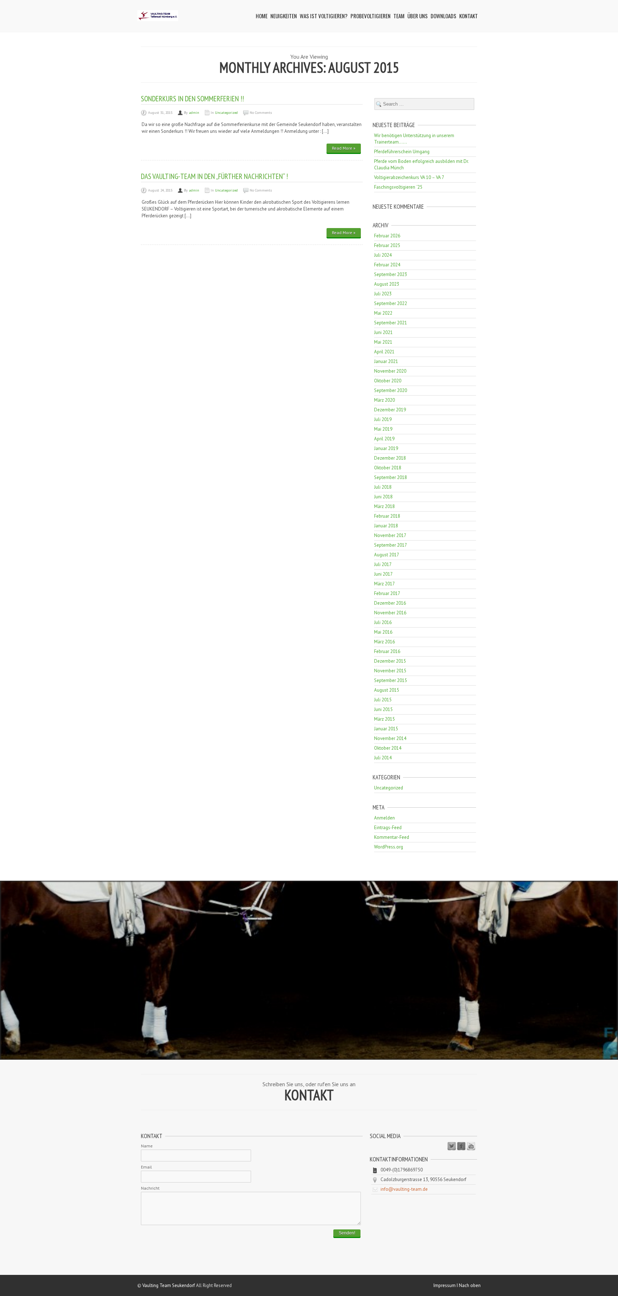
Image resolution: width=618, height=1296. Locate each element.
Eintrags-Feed (388, 827)
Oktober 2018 (387, 468)
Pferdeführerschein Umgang (402, 152)
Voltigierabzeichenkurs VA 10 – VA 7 (409, 177)
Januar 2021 (386, 361)
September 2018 (390, 477)
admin (194, 112)
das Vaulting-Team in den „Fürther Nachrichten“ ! (214, 176)
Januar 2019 (386, 448)
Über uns (417, 16)
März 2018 (384, 506)
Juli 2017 (383, 564)
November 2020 (390, 371)
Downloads (443, 16)
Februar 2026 (387, 236)
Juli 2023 (383, 294)
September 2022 (390, 303)
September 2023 (390, 274)
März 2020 (384, 400)
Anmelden (384, 818)
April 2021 (384, 352)
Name (147, 1145)
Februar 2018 (387, 516)
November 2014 (390, 738)
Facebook (461, 1146)
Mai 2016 (383, 632)
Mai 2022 (383, 313)
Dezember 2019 (390, 410)
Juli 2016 (383, 622)
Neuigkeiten (283, 16)
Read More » (343, 148)
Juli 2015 (383, 700)
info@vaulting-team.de (404, 1189)
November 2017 (390, 535)
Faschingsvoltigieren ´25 (398, 187)
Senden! (347, 1232)
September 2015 (390, 680)
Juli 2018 (383, 487)
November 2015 (390, 671)
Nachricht (150, 1188)
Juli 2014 (383, 758)
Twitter (451, 1146)
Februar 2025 (387, 245)
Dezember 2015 (390, 661)
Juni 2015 (383, 709)
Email (146, 1167)
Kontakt (468, 16)
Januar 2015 (386, 729)
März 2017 (384, 584)
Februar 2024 (387, 265)
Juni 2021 (383, 332)
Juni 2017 (383, 574)
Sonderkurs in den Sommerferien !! (192, 98)
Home (262, 16)
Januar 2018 (386, 526)
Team (398, 16)
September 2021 (390, 323)
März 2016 (384, 642)
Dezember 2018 (390, 458)
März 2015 (384, 719)
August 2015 (386, 690)
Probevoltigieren (370, 16)
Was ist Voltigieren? (324, 16)
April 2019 (384, 439)
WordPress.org (388, 847)
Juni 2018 (383, 497)
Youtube (471, 1146)
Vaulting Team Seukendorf (168, 1285)
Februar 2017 (387, 593)
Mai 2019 (383, 429)
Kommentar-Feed (391, 837)
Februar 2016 (387, 651)
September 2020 (390, 390)
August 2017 (386, 555)
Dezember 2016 (390, 603)
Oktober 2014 (387, 748)
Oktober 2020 (387, 381)
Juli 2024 (383, 255)
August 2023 (386, 284)
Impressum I (446, 1285)
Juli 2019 (383, 419)
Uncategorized (226, 112)
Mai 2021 (383, 342)
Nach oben (470, 1285)
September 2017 (390, 545)
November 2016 (390, 613)
